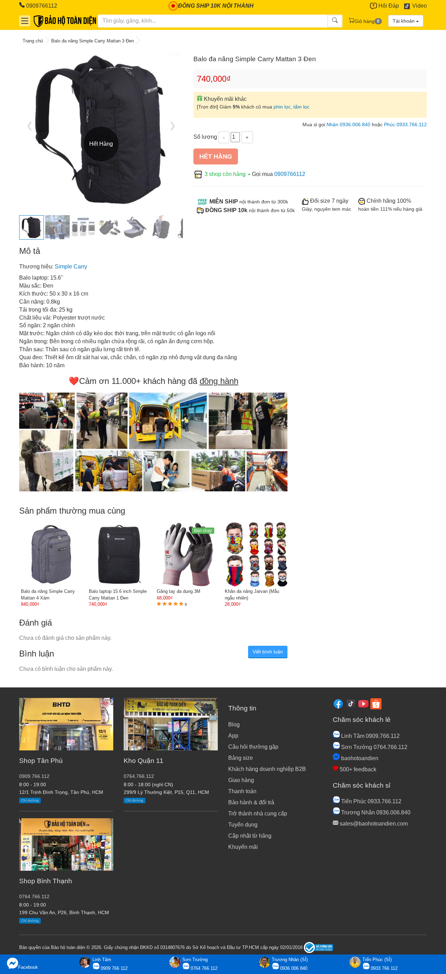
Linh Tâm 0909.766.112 (370, 736)
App (233, 736)
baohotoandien (359, 758)
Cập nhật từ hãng (249, 836)
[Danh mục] (24, 20)
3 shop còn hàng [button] (225, 174)
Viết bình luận (268, 651)
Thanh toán (242, 791)
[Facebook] (338, 703)
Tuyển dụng (242, 825)
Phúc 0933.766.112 (405, 124)
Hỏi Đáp (388, 6)
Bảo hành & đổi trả (251, 802)
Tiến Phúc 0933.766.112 (370, 801)
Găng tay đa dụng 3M (178, 591)
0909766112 (41, 6)
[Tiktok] (350, 703)
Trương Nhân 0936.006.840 (375, 812)
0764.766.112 (34, 896)
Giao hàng (241, 780)
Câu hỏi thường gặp (253, 747)
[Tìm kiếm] (335, 21)
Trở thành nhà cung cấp (257, 813)
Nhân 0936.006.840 (348, 124)
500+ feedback (357, 769)
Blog (234, 724)
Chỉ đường (30, 800)
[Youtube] (363, 703)
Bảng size (240, 758)
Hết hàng (215, 156)
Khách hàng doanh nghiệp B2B (267, 769)
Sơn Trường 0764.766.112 (373, 747)
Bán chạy (203, 530)
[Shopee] (376, 703)
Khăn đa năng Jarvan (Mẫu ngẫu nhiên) (252, 595)
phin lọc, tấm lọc (291, 107)
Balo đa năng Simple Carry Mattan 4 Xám (48, 595)
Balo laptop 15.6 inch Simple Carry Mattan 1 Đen (118, 595)
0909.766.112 (34, 776)
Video (419, 6)
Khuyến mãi (243, 847)
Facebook (28, 967)
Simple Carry (71, 266)
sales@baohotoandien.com (373, 824)
